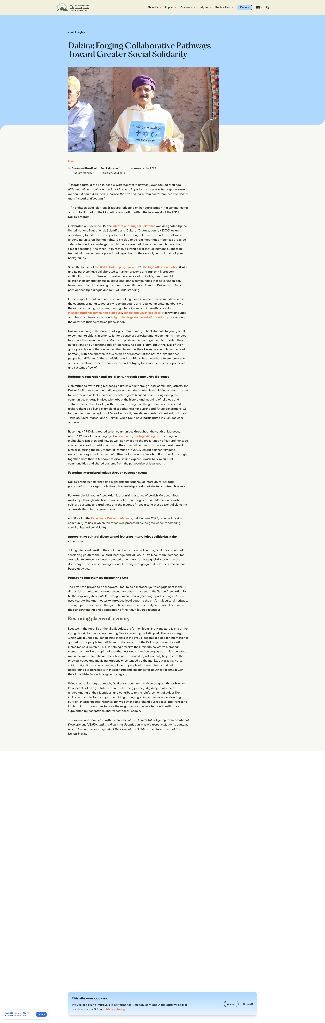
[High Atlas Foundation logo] (72, 7)
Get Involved (222, 7)
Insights (203, 7)
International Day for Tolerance (133, 226)
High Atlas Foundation (163, 267)
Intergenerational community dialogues (95, 312)
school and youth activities (142, 312)
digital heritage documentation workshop (140, 317)
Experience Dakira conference (111, 518)
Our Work (186, 7)
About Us (153, 7)
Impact (169, 7)
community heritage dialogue (138, 436)
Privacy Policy (115, 1009)
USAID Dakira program (115, 267)
